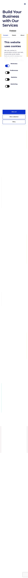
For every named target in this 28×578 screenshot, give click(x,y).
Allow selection (14, 116)
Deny (14, 121)
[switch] (7, 72)
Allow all (14, 111)
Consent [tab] (5, 35)
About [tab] (22, 35)
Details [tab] (14, 35)
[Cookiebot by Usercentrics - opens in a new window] (9, 31)
